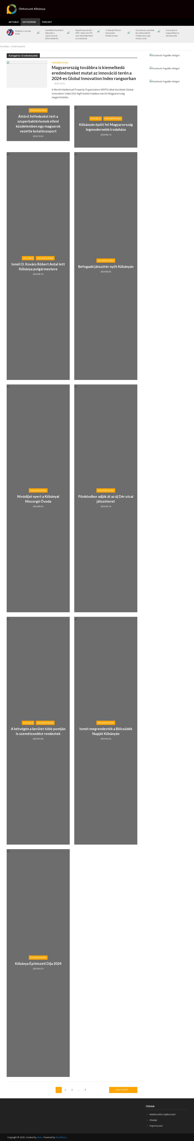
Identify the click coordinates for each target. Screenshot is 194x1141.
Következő (121, 1089)
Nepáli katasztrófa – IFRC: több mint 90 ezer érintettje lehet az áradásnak (84, 34)
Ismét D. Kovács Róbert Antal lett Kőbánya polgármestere (38, 266)
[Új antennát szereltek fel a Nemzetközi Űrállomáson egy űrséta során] (130, 34)
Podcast (47, 21)
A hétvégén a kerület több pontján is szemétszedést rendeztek (38, 731)
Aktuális (14, 21)
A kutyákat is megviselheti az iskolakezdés (172, 33)
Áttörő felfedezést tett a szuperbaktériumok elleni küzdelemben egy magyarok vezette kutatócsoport (38, 123)
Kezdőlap (4, 46)
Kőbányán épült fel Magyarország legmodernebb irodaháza (106, 127)
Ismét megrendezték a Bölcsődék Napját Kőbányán (105, 731)
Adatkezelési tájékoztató (162, 1114)
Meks (39, 1137)
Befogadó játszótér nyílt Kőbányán (106, 266)
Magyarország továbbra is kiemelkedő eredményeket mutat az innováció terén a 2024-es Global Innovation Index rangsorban (94, 73)
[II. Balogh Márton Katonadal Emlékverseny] (100, 32)
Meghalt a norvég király (23, 32)
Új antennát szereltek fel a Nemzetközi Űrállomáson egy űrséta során (145, 34)
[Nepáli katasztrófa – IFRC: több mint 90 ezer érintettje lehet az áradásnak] (70, 34)
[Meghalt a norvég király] (10, 32)
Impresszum (156, 1125)
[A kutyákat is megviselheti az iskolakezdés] (160, 32)
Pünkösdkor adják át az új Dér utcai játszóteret (105, 498)
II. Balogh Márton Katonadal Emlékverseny (113, 33)
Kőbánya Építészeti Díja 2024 (38, 963)
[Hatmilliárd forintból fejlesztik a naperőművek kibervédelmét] (40, 34)
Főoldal (153, 1120)
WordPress (61, 1137)
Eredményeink (60, 63)
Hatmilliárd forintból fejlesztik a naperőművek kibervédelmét (54, 34)
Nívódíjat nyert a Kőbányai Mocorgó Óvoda (38, 498)
